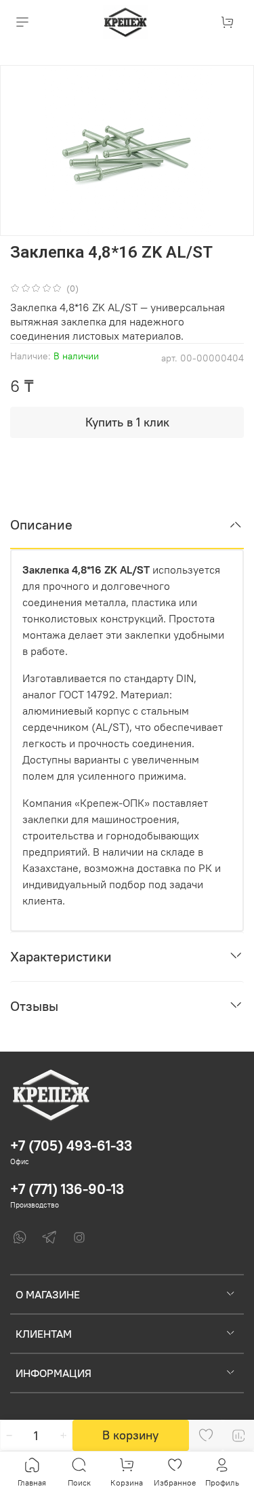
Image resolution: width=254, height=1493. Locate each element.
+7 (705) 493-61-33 (71, 1145)
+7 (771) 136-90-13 (67, 1189)
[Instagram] (79, 1237)
